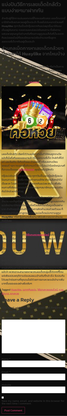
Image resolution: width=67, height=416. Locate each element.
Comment (8, 318)
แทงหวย (34, 82)
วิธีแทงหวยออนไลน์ (37, 235)
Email (6, 372)
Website (6, 385)
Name (6, 359)
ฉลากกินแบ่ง (26, 169)
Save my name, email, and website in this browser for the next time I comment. (33, 402)
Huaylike (16, 290)
